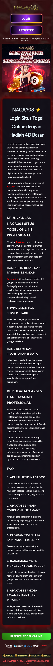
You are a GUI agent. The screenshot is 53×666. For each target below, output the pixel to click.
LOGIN (26, 18)
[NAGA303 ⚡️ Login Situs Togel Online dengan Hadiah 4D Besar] (26, 10)
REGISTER (26, 30)
